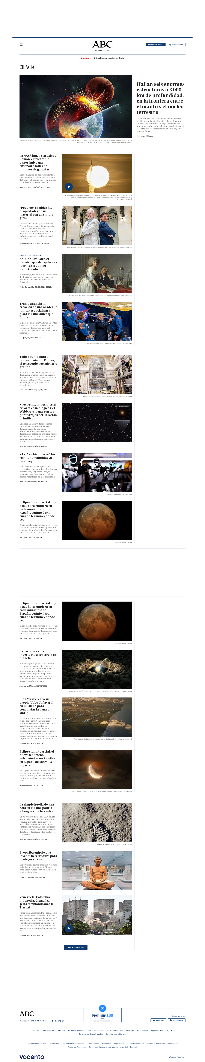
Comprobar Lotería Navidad (73, 1043)
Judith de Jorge (26, 187)
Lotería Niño (54, 1043)
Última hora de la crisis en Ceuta (108, 58)
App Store (159, 1020)
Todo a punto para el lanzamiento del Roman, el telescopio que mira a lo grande (38, 362)
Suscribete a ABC (155, 44)
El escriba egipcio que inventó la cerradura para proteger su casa (38, 856)
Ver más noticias (76, 947)
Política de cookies (95, 1030)
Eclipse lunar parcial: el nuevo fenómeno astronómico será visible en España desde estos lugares (37, 758)
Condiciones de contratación (91, 1034)
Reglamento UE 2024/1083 (162, 1030)
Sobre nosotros (48, 1030)
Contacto (61, 1030)
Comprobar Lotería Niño (36, 1043)
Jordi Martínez (26, 537)
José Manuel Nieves (145, 136)
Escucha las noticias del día (167, 1043)
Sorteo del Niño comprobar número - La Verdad (108, 1047)
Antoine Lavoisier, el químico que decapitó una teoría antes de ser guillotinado (38, 264)
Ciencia (27, 67)
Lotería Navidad (93, 1043)
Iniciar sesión (177, 44)
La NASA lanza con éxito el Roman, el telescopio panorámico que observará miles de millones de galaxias (38, 162)
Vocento (35, 1030)
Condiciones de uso (114, 1030)
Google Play (178, 1020)
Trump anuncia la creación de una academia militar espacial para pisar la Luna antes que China (38, 310)
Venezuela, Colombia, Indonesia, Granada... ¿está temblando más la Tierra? (37, 902)
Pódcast (133, 1047)
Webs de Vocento (176, 1057)
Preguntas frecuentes (77, 1047)
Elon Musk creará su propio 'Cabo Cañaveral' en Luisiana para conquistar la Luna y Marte (37, 706)
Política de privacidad (76, 1030)
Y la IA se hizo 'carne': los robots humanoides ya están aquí (37, 457)
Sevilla (107, 50)
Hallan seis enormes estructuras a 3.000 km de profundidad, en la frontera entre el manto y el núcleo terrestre (161, 98)
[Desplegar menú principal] (21, 44)
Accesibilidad (142, 1030)
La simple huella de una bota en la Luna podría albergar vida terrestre (37, 808)
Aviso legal (129, 1030)
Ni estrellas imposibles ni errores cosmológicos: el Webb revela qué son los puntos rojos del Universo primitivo (38, 411)
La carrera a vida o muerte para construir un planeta (38, 654)
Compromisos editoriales (116, 1034)
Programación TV (121, 1043)
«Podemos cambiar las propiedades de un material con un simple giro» (36, 213)
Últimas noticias (137, 1043)
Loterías (149, 1043)
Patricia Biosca (26, 243)
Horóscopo (106, 1043)
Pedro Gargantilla (27, 287)
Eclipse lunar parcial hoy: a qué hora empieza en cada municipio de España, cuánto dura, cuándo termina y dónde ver (38, 510)
